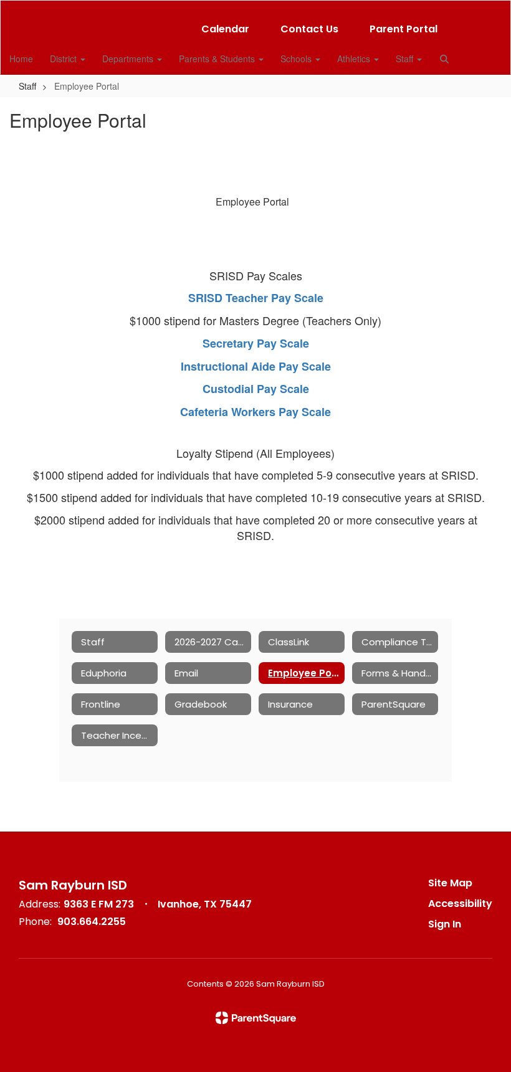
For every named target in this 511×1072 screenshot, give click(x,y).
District (64, 58)
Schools (297, 58)
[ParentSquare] (256, 1017)
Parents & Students (218, 58)
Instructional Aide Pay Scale (256, 366)
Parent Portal (403, 29)
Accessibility (460, 903)
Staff (406, 58)
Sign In (444, 924)
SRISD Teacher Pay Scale (255, 298)
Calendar (225, 29)
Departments (129, 58)
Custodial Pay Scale (256, 389)
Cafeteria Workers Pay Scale (255, 412)
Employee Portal (252, 201)
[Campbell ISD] (255, 8)
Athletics (355, 58)
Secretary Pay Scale (256, 343)
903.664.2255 (91, 921)
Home (21, 58)
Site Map (450, 883)
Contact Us (309, 29)
